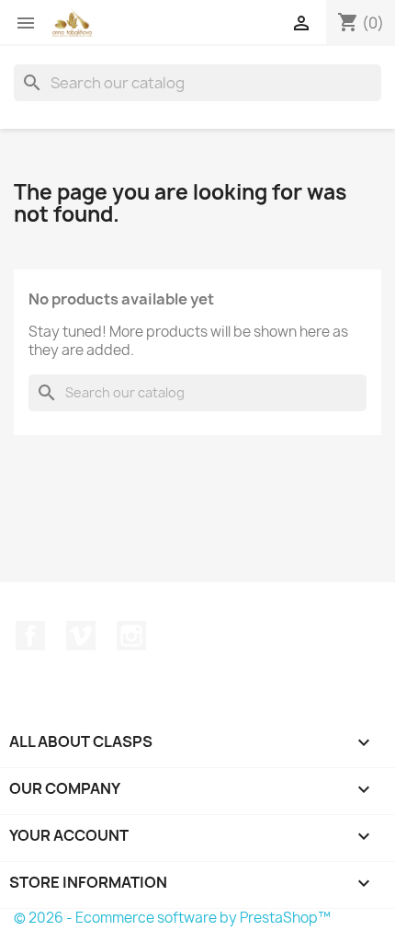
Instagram (131, 635)
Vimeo (81, 635)
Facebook (30, 635)
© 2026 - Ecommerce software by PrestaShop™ (172, 917)
